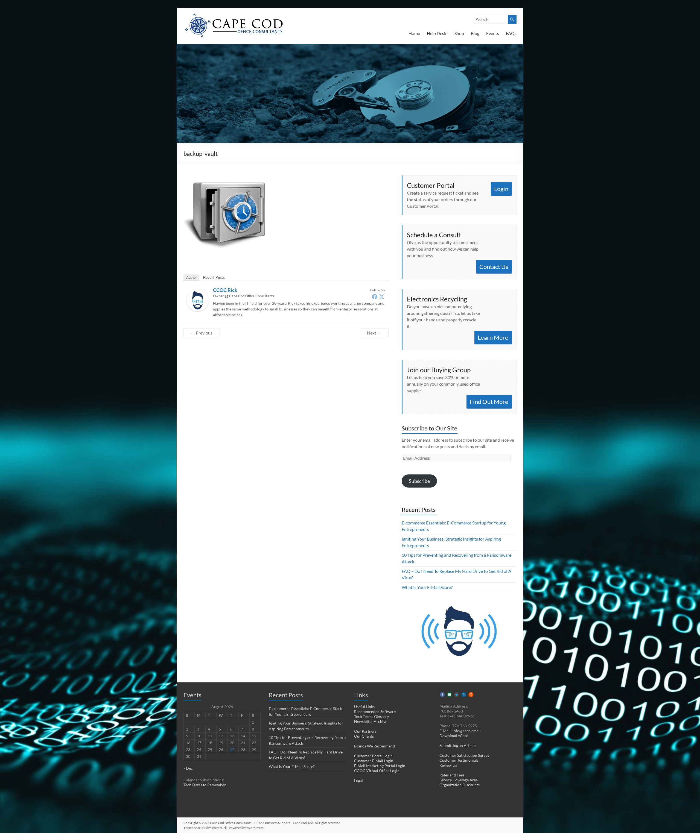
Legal (358, 780)
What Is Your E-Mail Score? (427, 587)
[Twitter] (381, 296)
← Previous (201, 332)
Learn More (493, 337)
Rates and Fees (451, 775)
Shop (459, 33)
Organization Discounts (459, 784)
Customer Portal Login (373, 755)
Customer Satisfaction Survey (464, 755)
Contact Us (493, 266)
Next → (374, 332)
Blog (475, 33)
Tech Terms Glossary (371, 716)
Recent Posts (214, 277)
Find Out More (489, 401)
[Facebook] (374, 296)
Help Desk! (437, 33)
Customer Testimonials (459, 760)
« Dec (188, 768)
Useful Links (364, 706)
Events (492, 33)
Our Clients (364, 736)
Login (501, 188)
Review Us (448, 765)
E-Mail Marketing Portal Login (379, 765)
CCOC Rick (225, 290)
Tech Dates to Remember (204, 784)
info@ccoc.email (467, 730)
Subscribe (419, 481)
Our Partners (365, 731)
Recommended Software (375, 711)
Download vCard (453, 735)
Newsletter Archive (370, 721)
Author (191, 277)
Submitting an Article (457, 745)
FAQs (511, 33)
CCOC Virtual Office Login (376, 770)
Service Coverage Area (458, 780)
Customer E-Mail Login (373, 760)
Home (414, 33)
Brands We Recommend (374, 746)
